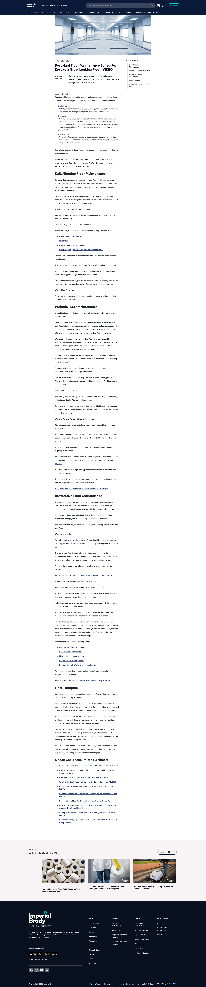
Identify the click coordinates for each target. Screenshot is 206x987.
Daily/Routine (64, 106)
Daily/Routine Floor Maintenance (136, 66)
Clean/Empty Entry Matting (71, 236)
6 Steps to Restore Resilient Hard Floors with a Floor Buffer (81, 489)
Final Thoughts (135, 80)
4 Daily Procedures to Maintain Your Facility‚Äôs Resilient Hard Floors (86, 265)
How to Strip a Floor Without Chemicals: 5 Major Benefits (84, 801)
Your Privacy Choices (165, 984)
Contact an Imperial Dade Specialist (71, 729)
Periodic (62, 116)
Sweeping (63, 241)
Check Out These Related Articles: (139, 85)
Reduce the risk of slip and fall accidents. (77, 665)
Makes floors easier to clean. (72, 656)
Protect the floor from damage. (73, 647)
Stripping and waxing (64, 540)
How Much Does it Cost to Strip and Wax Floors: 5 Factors (88, 575)
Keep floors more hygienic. (71, 661)
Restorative (63, 134)
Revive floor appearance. (70, 652)
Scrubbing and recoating (66, 396)
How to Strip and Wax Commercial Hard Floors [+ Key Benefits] (83, 680)
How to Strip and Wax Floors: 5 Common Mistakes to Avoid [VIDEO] (89, 766)
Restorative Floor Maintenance (135, 76)
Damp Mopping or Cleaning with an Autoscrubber (81, 250)
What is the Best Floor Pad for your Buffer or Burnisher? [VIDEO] (88, 782)
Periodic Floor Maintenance (139, 71)
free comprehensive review (79, 749)
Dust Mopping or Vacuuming (72, 245)
